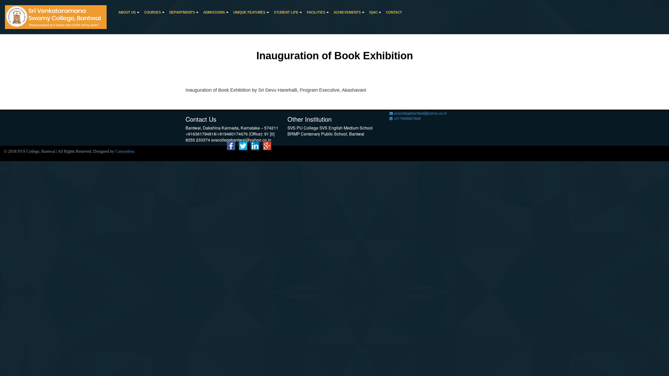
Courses (152, 12)
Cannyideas (125, 151)
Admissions (214, 12)
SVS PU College (302, 128)
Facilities (316, 12)
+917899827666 (407, 118)
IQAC (373, 12)
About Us (127, 12)
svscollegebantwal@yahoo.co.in (420, 113)
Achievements (347, 12)
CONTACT (394, 12)
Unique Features (249, 12)
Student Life (286, 12)
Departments (182, 12)
